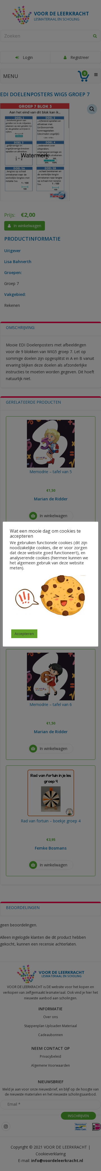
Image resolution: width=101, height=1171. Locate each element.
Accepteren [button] (24, 633)
